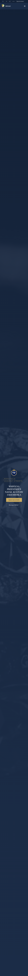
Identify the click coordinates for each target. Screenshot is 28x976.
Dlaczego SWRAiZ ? (14, 505)
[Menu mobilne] (24, 6)
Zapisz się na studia (14, 500)
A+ (10, 1)
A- (3, 1)
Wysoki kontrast (20, 1)
